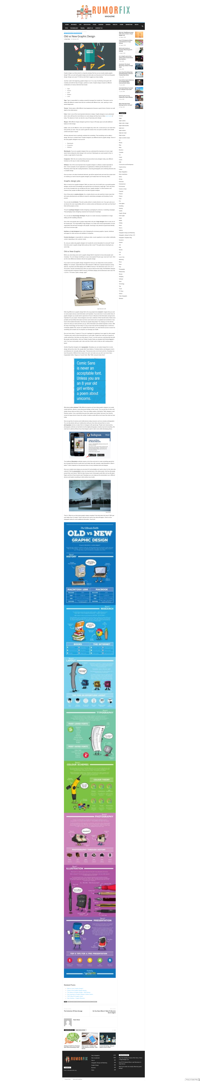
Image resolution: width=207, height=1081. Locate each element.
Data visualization (77, 33)
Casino (120, 159)
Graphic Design (122, 213)
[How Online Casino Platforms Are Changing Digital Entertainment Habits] (139, 82)
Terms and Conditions (77, 1079)
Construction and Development (126, 164)
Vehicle (120, 293)
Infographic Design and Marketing (127, 232)
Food (94, 24)
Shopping (121, 276)
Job (120, 244)
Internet (121, 242)
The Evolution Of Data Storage (73, 1011)
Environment (122, 186)
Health (115, 24)
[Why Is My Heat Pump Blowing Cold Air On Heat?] (139, 106)
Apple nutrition (122, 130)
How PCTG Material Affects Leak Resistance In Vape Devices (125, 42)
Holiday (120, 223)
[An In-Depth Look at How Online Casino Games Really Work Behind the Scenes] (139, 58)
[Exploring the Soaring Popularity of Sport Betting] (139, 98)
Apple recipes (122, 135)
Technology (74, 28)
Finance (121, 193)
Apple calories (122, 120)
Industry (121, 230)
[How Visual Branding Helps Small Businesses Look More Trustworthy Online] (139, 74)
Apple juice (121, 128)
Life (120, 254)
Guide (120, 218)
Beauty (120, 142)
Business (74, 24)
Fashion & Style (122, 188)
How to (120, 227)
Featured (121, 191)
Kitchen (121, 249)
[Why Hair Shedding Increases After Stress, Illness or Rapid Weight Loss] (139, 35)
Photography (122, 269)
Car (80, 24)
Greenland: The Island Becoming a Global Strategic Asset (126, 65)
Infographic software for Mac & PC (127, 235)
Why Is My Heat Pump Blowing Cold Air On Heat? (125, 104)
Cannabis (121, 152)
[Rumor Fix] (103, 11)
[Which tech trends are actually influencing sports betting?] (139, 50)
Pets (66, 28)
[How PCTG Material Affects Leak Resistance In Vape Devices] (139, 43)
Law (120, 252)
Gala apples (122, 203)
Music (137, 24)
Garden (108, 24)
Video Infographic (123, 296)
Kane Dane (67, 39)
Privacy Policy (67, 1079)
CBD (120, 162)
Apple (120, 118)
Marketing (129, 24)
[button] (142, 26)
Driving (120, 179)
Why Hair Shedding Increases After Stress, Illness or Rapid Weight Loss (126, 34)
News (120, 264)
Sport (120, 281)
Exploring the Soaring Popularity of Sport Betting (125, 96)
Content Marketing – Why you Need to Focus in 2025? (107, 1046)
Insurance (121, 240)
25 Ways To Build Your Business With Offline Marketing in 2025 (72, 1046)
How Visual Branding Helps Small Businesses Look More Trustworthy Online (126, 73)
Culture (120, 169)
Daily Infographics (71, 31)
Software (121, 279)
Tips (120, 286)
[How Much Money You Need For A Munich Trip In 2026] (139, 90)
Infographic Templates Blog (125, 237)
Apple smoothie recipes (124, 137)
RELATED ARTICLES (69, 1030)
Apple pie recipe (122, 133)
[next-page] (115, 1030)
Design (69, 1001)
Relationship (122, 271)
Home (67, 24)
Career (120, 157)
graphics (94, 1001)
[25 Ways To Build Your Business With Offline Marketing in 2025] (72, 1039)
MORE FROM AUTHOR (80, 1030)
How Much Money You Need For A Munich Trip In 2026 (126, 88)
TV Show (121, 291)
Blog (120, 145)
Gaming (100, 24)
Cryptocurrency (122, 167)
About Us (90, 28)
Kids (120, 247)
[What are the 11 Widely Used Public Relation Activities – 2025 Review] (90, 1039)
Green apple (122, 215)
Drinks (120, 176)
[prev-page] (113, 1030)
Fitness (120, 196)
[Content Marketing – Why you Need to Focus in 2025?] (108, 1039)
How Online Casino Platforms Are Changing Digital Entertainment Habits (126, 81)
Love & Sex (121, 257)
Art (119, 140)
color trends (109, 116)
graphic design (75, 1001)
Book (120, 147)
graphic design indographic (85, 1001)
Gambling (121, 206)
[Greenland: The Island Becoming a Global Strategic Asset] (139, 66)
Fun (120, 201)
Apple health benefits (124, 125)
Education (87, 24)
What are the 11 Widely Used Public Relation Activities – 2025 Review (89, 1047)
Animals (121, 115)
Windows (121, 298)
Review (120, 274)
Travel (82, 28)
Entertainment (122, 184)
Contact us (98, 28)
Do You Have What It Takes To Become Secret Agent (104, 1011)
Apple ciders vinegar (123, 123)
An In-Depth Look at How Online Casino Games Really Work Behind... (126, 57)
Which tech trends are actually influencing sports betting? (125, 49)
